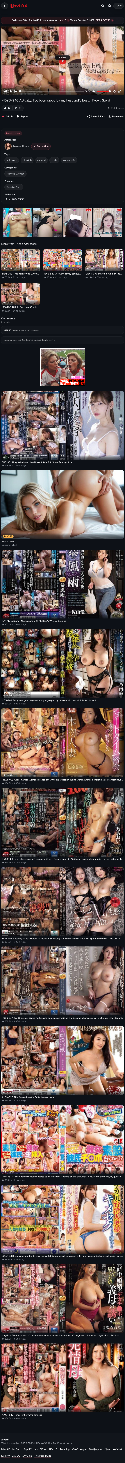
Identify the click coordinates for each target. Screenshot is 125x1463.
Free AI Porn (8, 541)
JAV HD (53, 1449)
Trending (65, 1449)
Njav (107, 1449)
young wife (69, 160)
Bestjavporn (95, 1449)
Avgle (83, 1449)
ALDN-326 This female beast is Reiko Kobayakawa (28, 1097)
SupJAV (27, 1449)
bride (54, 160)
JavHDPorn (40, 1449)
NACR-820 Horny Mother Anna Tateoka (22, 1414)
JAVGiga (27, 1456)
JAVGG (16, 1456)
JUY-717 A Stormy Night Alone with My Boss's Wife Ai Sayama (34, 620)
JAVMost (117, 1449)
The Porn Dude (42, 1456)
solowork (12, 160)
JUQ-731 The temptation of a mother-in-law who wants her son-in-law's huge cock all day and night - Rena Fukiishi (60, 1335)
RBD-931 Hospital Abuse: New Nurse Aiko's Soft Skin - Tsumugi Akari (37, 462)
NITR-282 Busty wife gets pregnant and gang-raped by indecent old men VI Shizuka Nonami (49, 700)
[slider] (51, 91)
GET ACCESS (102, 20)
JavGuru (16, 1449)
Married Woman (15, 173)
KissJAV (5, 1456)
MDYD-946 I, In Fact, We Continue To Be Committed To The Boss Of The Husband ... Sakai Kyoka (20, 307)
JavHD (62, 20)
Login (119, 5)
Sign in (7, 330)
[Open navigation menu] (4, 5)
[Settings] (109, 5)
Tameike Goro (14, 187)
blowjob (27, 160)
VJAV (75, 1449)
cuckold (41, 160)
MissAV (5, 1449)
